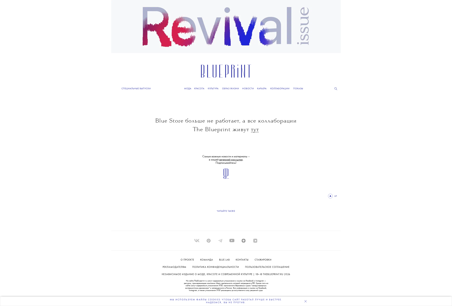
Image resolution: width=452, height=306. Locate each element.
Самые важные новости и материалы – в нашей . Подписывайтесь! (226, 159)
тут (255, 130)
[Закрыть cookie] (305, 301)
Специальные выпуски (136, 89)
